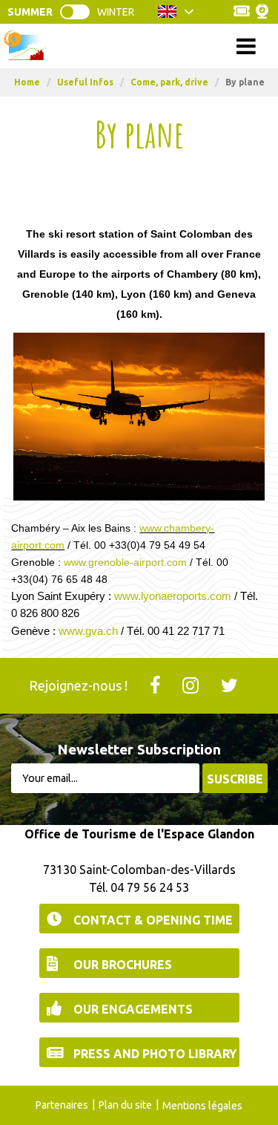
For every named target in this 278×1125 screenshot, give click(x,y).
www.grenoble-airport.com (125, 562)
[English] (176, 16)
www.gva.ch (88, 631)
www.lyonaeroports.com (172, 596)
